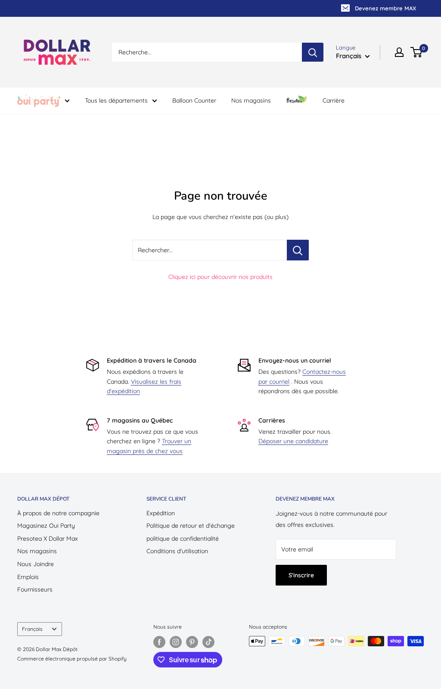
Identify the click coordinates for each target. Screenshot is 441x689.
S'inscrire (301, 575)
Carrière (334, 100)
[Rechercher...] (298, 250)
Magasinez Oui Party (46, 525)
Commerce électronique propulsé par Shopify (72, 658)
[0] (416, 52)
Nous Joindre (35, 564)
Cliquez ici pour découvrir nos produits (220, 277)
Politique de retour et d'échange (190, 525)
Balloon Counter (194, 100)
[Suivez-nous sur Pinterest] (192, 642)
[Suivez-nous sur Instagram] (176, 642)
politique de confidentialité (182, 538)
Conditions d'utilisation (177, 551)
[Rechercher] (312, 52)
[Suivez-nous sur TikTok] (208, 642)
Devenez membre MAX (385, 8)
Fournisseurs (35, 589)
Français (32, 629)
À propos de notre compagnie (58, 513)
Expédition (160, 513)
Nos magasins (251, 100)
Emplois (28, 577)
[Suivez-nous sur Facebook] (159, 642)
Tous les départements (116, 100)
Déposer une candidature (293, 441)
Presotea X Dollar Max (47, 538)
